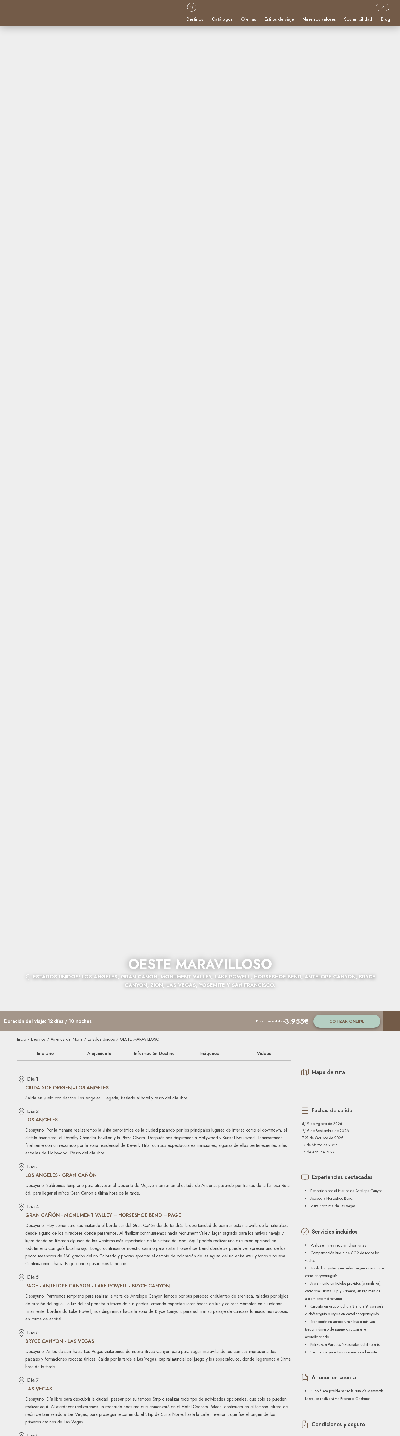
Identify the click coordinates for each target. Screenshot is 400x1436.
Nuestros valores (319, 19)
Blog (385, 19)
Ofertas (248, 19)
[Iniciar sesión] (382, 7)
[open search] (191, 7)
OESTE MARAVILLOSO (139, 1039)
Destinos (194, 19)
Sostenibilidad (358, 19)
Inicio (21, 1039)
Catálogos (222, 19)
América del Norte (67, 1039)
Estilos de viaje (279, 19)
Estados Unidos (101, 1039)
